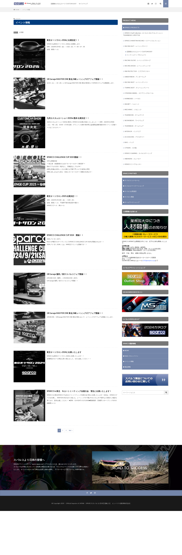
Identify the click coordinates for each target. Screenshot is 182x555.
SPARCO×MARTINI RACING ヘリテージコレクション (143, 41)
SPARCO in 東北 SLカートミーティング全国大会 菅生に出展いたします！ (79, 391)
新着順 (16, 32)
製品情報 (128, 367)
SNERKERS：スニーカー (133, 159)
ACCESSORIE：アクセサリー (134, 137)
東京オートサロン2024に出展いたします (64, 352)
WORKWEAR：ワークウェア (134, 120)
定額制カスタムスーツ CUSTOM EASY (63, 4)
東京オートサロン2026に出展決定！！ (63, 40)
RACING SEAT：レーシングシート (136, 82)
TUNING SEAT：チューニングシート (137, 88)
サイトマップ (83, 4)
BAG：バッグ (129, 142)
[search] (166, 392)
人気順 (21, 32)
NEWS (127, 350)
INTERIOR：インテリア (133, 131)
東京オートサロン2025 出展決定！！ (62, 196)
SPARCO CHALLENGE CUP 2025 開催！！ (64, 157)
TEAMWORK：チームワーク (134, 115)
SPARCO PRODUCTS (132, 27)
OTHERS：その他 (130, 148)
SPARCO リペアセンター (133, 164)
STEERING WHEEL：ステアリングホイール (139, 93)
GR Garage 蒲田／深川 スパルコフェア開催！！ (67, 274)
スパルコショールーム (132, 180)
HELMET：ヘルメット (132, 104)
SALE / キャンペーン (131, 356)
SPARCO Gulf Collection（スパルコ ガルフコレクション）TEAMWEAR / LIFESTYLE (143, 34)
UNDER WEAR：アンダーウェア (135, 77)
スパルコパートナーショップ (134, 186)
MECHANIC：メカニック (133, 109)
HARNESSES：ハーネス (132, 98)
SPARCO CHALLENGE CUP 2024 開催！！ (65, 235)
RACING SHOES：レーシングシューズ (137, 66)
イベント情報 (26, 9)
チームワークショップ (132, 202)
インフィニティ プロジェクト (136, 55)
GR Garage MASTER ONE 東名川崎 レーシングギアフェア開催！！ (75, 79)
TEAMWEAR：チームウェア (134, 126)
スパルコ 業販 (129, 197)
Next (70, 430)
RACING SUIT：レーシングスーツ (136, 46)
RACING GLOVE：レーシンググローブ (138, 60)
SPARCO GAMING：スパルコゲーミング (138, 153)
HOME (17, 9)
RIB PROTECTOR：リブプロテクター (137, 71)
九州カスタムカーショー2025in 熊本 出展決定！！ (68, 118)
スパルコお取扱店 (130, 191)
